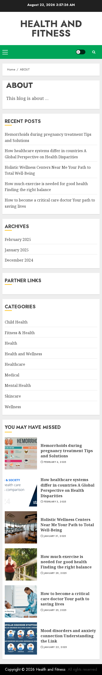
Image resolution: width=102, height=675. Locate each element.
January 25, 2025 (55, 610)
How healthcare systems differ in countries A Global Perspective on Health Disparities (67, 487)
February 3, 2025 (55, 501)
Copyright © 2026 (20, 669)
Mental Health (18, 385)
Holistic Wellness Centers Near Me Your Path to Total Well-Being (67, 525)
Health (11, 343)
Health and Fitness (51, 28)
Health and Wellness (23, 353)
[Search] (94, 52)
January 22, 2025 (55, 647)
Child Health (16, 322)
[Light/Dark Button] (80, 52)
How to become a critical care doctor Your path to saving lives (65, 599)
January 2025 (17, 250)
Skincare (13, 396)
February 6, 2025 (55, 462)
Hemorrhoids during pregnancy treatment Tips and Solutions (67, 451)
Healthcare (15, 364)
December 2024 (19, 260)
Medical (12, 375)
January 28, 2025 (55, 573)
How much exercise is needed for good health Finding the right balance (46, 186)
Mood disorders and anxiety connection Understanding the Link (68, 636)
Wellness (13, 406)
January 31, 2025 (55, 536)
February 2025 (18, 239)
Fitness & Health (20, 332)
